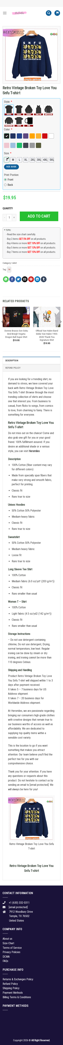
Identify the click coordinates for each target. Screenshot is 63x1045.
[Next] (60, 328)
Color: (8, 129)
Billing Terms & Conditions (17, 997)
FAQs (5, 961)
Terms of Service (12, 947)
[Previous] (2, 328)
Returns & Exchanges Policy (18, 979)
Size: (7, 153)
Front (10, 179)
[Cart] (57, 13)
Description (11, 360)
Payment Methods (13, 992)
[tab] (31, 360)
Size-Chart (8, 943)
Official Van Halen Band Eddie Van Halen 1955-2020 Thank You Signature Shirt (47, 335)
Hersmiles (34, 451)
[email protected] (39, 784)
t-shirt (14, 263)
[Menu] (5, 13)
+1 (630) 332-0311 (19, 902)
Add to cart (39, 216)
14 (9, 269)
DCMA (6, 956)
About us (7, 938)
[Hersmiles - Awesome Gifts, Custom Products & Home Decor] (26, 13)
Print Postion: (11, 175)
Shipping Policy (11, 988)
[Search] (48, 13)
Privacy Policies (11, 952)
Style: (8, 101)
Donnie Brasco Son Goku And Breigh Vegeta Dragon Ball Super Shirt (16, 333)
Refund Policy (12, 367)
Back (10, 184)
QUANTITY (8, 208)
